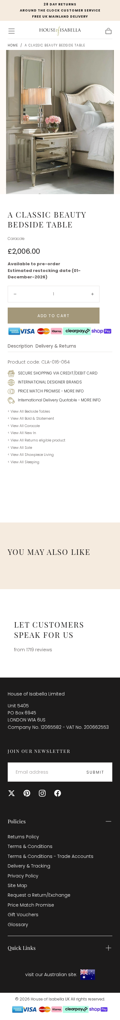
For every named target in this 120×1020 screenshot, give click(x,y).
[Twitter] (11, 793)
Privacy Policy (23, 876)
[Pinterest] (27, 793)
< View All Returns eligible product (36, 440)
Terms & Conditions (30, 846)
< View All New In (22, 432)
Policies (17, 821)
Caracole (16, 238)
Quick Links (22, 947)
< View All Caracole (24, 425)
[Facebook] (58, 793)
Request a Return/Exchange (39, 895)
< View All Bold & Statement (31, 418)
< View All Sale (20, 447)
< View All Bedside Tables (29, 411)
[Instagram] (42, 793)
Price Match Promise (31, 905)
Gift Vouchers (23, 914)
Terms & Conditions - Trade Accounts (50, 856)
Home (13, 45)
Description (20, 346)
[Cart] (108, 31)
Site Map (17, 885)
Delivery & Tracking (29, 866)
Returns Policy (23, 837)
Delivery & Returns (56, 346)
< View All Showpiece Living (31, 454)
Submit (95, 772)
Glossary (18, 924)
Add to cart (53, 315)
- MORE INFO (72, 391)
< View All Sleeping (23, 462)
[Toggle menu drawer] (11, 31)
